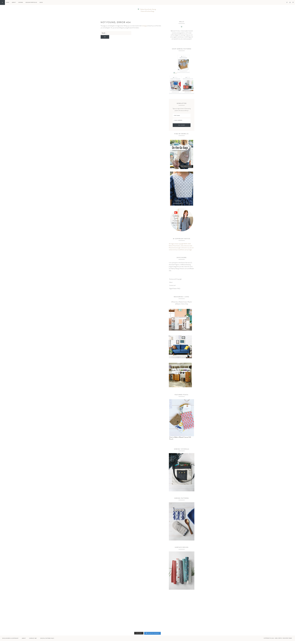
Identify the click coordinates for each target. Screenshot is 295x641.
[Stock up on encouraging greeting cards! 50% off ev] (221, 617)
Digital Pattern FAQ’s (174, 288)
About (170, 282)
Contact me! (172, 285)
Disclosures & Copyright (175, 279)
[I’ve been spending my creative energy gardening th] (24, 617)
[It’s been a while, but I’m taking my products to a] (172, 617)
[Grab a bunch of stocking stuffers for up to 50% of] (270, 617)
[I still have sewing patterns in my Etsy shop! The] (73, 617)
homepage (144, 26)
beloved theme (287, 638)
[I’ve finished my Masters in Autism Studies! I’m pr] (123, 617)
